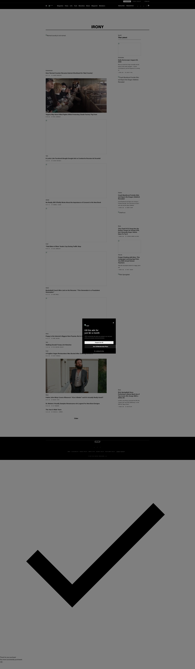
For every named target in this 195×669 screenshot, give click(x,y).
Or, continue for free (99, 351)
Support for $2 (99, 342)
